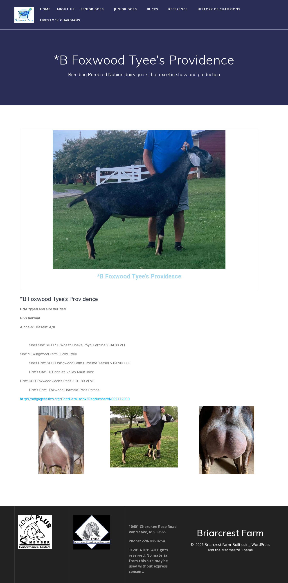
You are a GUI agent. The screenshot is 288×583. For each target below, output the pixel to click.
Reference (178, 9)
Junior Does (125, 9)
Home (45, 9)
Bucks (152, 9)
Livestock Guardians (60, 20)
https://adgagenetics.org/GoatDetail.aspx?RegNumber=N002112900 (75, 399)
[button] (24, 440)
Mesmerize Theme (237, 549)
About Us (65, 9)
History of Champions (219, 9)
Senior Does (92, 9)
